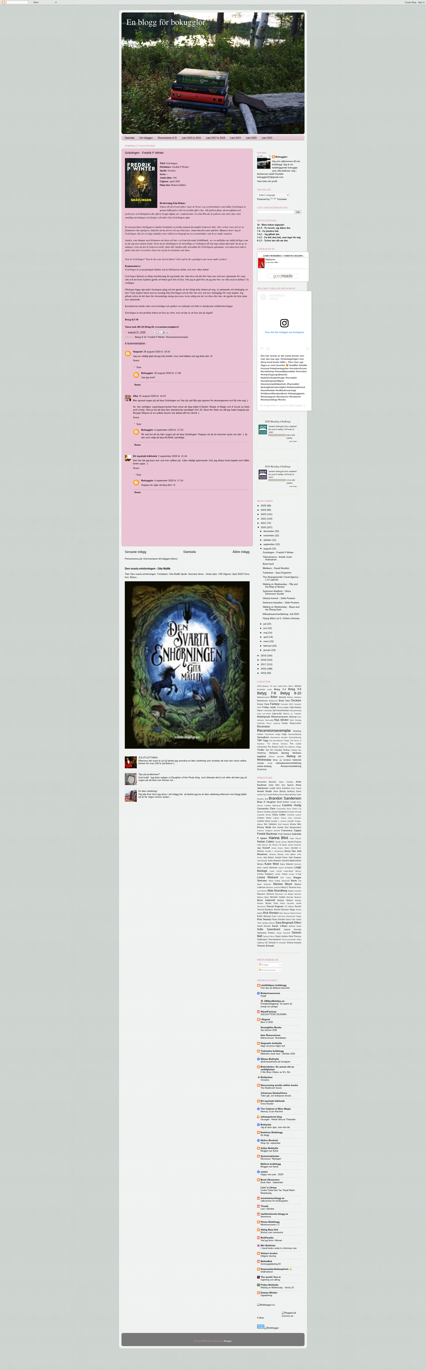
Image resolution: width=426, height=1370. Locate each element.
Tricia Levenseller (289, 940)
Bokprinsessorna (270, 993)
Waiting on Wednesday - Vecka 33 (277, 1287)
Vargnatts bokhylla (271, 1043)
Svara (136, 360)
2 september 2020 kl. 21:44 (172, 456)
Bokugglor (147, 373)
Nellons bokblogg (271, 1164)
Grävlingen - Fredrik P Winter (278, 552)
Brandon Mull (262, 799)
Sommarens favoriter (279, 737)
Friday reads (269, 707)
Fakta (266, 704)
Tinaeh (264, 1206)
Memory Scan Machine (272, 1111)
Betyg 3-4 (280, 689)
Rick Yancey (284, 913)
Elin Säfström (270, 824)
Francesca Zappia (291, 830)
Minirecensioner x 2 (270, 1224)
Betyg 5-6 (294, 689)
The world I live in (271, 1277)
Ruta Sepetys (264, 919)
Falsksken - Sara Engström (277, 572)
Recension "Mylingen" (271, 1159)
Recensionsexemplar (177, 337)
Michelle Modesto (294, 897)
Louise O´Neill (295, 874)
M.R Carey (285, 878)
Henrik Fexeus (294, 842)
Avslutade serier (264, 689)
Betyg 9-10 (140, 337)
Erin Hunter (278, 827)
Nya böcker (281, 719)
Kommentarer (268, 970)
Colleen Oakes (279, 818)
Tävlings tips (296, 750)
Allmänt (297, 686)
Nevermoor (266, 1216)
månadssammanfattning (288, 763)
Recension (263, 726)
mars (266, 641)
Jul (274, 710)
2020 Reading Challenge (278, 421)
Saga (284, 734)
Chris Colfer (279, 814)
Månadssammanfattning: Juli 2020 (281, 614)
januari (267, 650)
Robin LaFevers (278, 916)
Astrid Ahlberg (273, 795)
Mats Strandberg (277, 890)
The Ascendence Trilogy (279, 741)
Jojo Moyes (268, 857)
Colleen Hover (264, 818)
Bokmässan (262, 701)
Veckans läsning (279, 753)
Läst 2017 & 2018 (215, 137)
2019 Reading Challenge (278, 466)
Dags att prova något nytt (273, 1046)
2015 (264, 673)
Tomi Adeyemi (274, 939)
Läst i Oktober (267, 1209)
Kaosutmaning (295, 710)
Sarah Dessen (264, 926)
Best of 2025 (267, 1022)
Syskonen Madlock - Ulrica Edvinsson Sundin (277, 592)
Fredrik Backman (267, 833)
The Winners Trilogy (292, 747)
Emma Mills (295, 824)
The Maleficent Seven (271, 1088)
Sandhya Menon (268, 923)
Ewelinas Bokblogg (272, 1132)
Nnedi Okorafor (287, 903)
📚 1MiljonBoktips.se (273, 1001)
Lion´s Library (269, 1187)
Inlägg (264, 964)
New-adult (269, 720)
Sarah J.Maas (279, 926)
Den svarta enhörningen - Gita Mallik (147, 568)
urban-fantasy (264, 766)
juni (265, 628)
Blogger (228, 1341)
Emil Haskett (283, 824)
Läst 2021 (267, 137)
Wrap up (277, 760)
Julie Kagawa (295, 857)
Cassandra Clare (266, 808)
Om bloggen (146, 137)
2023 (264, 514)
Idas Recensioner (270, 1035)
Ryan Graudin (278, 919)
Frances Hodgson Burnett (268, 831)
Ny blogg (265, 1135)
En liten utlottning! (147, 791)
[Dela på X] (161, 332)
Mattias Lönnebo (294, 891)
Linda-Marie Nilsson (292, 871)
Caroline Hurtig (291, 805)
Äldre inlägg (241, 552)
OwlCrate (261, 723)
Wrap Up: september (270, 1143)
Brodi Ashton (283, 802)
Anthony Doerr (294, 791)
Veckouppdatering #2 (271, 1264)
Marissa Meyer (282, 883)
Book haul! (268, 564)
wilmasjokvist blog (271, 1117)
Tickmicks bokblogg (272, 1051)
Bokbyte (298, 697)
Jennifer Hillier (273, 262)
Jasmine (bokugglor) (277, 426)
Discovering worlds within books (279, 1085)
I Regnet (265, 1019)
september (269, 544)
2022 (264, 519)
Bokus (174, 185)
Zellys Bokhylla (269, 1148)
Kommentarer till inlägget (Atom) (160, 559)
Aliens (290, 686)
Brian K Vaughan (266, 802)
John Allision (290, 854)
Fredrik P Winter (156, 337)
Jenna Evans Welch (280, 848)
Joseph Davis (281, 857)
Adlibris (182, 185)
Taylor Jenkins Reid (284, 936)
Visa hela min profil (267, 181)
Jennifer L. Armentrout (274, 851)
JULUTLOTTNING (148, 757)
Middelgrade (263, 716)
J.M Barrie (282, 845)
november (269, 535)
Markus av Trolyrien (292, 714)
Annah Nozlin (264, 791)
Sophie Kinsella (292, 929)
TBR (259, 740)
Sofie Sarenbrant (268, 929)
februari (267, 646)
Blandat (282, 697)
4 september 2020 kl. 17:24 (168, 430)
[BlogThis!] (157, 332)
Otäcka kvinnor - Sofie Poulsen (279, 598)
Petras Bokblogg (270, 1222)
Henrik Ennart (281, 842)
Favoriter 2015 (287, 704)
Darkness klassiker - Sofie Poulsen (281, 602)
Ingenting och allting (270, 1279)
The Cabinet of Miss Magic (276, 1109)
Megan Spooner (294, 894)
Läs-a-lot (277, 713)
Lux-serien (266, 714)
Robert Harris (295, 913)
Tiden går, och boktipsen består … (277, 1095)
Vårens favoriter (276, 756)
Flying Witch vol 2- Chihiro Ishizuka (281, 618)
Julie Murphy (262, 861)
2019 (264, 655)
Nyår (292, 720)
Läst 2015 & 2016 (191, 137)
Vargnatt (137, 351)
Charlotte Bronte (264, 815)
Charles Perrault (294, 812)
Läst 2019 (235, 137)
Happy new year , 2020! (272, 1174)
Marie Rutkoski (264, 884)
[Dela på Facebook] (164, 332)
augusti (267, 548)
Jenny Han (290, 851)
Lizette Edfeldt (281, 874)
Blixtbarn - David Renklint (276, 568)
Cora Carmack (294, 818)
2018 (264, 660)
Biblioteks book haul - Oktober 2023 (278, 1053)
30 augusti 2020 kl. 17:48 (167, 373)
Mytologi (293, 717)
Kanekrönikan (282, 710)
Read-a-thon (295, 723)
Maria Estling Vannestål (279, 881)
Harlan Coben (265, 841)
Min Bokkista (268, 1245)
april (266, 637)
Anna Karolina (283, 788)
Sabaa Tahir (290, 919)
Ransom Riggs (288, 909)
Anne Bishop (279, 791)
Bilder (274, 696)
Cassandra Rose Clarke (287, 809)
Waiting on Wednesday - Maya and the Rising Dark (281, 608)
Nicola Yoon (271, 903)
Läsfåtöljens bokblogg (273, 985)
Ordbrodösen (267, 1272)
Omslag (298, 720)
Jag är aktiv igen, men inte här (275, 1127)
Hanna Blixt (278, 838)
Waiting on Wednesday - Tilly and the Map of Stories (280, 585)
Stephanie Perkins (266, 933)
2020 (264, 527)
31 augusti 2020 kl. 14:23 (152, 396)
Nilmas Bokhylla (270, 1059)
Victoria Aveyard (293, 943)
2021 (264, 523)
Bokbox (290, 697)
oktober (267, 540)
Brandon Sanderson (285, 798)
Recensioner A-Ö (167, 137)
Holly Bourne (262, 845)
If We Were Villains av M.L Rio (275, 1072)
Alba (135, 396)
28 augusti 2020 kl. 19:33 (156, 351)
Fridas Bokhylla (269, 1285)
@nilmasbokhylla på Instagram (275, 1061)
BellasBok (266, 1261)
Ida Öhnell (273, 845)
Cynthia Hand (263, 821)
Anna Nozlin (296, 788)
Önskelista (262, 769)
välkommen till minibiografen (274, 1201)
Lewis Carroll (276, 871)
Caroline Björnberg (272, 805)
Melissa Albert (263, 897)
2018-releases (263, 686)
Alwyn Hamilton (286, 782)
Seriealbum (263, 737)
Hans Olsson (295, 838)
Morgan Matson (285, 900)
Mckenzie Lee (281, 894)
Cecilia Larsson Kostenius (275, 812)
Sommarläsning (295, 737)
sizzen (264, 1172)
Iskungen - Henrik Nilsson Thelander (278, 1119)
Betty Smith (296, 795)
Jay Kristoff (263, 848)
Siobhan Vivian (295, 926)
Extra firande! (267, 1103)
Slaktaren (270, 259)
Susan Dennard (283, 933)
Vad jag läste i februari (271, 1240)
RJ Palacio (289, 906)
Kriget (263, 996)
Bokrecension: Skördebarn (273, 1038)
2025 (264, 505)
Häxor (260, 710)
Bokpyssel (273, 701)
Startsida (129, 137)
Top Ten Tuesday (274, 750)
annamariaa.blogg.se (272, 1198)
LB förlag (146, 327)
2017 (264, 664)
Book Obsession (270, 1180)
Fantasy (275, 703)
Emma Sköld (264, 827)
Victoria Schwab (265, 946)
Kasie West (272, 863)
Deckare (296, 700)
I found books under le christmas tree (279, 1248)
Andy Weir (274, 785)
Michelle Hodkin (277, 897)
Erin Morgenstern (293, 827)
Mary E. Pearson (289, 887)
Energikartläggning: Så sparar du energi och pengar (276, 1005)
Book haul (284, 700)
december (269, 531)
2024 (264, 510)
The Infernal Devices (277, 744)
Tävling (286, 750)
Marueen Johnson (273, 887)
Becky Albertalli (285, 795)
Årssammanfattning (291, 766)
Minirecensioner (279, 716)
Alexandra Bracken (266, 782)
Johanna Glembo (276, 854)
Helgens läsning (268, 1256)
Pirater (285, 723)
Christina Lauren (294, 815)
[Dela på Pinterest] (167, 332)
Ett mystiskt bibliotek (145, 456)
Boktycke (266, 1124)
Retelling (297, 731)
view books (293, 441)
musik (270, 763)
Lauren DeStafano (285, 868)
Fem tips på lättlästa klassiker (275, 988)
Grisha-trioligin (283, 707)
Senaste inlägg (135, 552)
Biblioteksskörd (263, 697)
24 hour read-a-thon (278, 686)
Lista (259, 714)
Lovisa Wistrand (267, 877)
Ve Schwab (281, 943)
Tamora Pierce (269, 936)
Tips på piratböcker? (149, 774)
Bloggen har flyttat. (270, 1166)
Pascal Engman (275, 906)
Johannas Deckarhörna (274, 1093)
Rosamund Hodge (273, 734)
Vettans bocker (269, 1253)
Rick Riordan (271, 912)
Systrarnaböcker (270, 1156)
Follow (260, 1318)
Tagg (265, 740)
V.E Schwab (270, 943)
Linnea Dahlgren (265, 874)
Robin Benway (264, 916)
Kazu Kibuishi (286, 864)
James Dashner (294, 845)
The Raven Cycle (276, 747)
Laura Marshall (270, 867)
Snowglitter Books (271, 1027)
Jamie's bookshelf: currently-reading (283, 255)
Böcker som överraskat (272, 1232)
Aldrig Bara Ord (269, 1229)
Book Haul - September (272, 1182)
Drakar (260, 704)
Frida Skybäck (284, 834)
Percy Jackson (273, 723)
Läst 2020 (251, 137)
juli (265, 624)
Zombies (287, 760)
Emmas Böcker (269, 1292)
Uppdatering (266, 1295)
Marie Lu (296, 880)
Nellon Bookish (269, 1140)
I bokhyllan (267, 710)
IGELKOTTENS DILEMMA (274, 1014)
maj (265, 632)
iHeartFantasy (268, 1011)
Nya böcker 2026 (269, 1030)
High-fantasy (295, 707)
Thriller (260, 750)
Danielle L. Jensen (279, 821)
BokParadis (267, 1237)
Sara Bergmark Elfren (288, 922)
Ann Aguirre (288, 785)
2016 (264, 668)
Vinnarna (265, 1080)
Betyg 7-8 (266, 693)
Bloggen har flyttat (269, 1151)
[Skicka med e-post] (154, 332)
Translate (282, 199)
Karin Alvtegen (274, 860)
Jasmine (283, 405)
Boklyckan (267, 1077)
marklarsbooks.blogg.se (274, 1214)
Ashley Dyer (262, 795)
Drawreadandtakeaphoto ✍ (276, 1269)
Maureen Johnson (265, 894)
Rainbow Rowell (272, 909)
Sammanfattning (294, 734)
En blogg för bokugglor (165, 21)
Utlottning (261, 753)
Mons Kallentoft (266, 900)
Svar (138, 367)
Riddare (260, 734)
